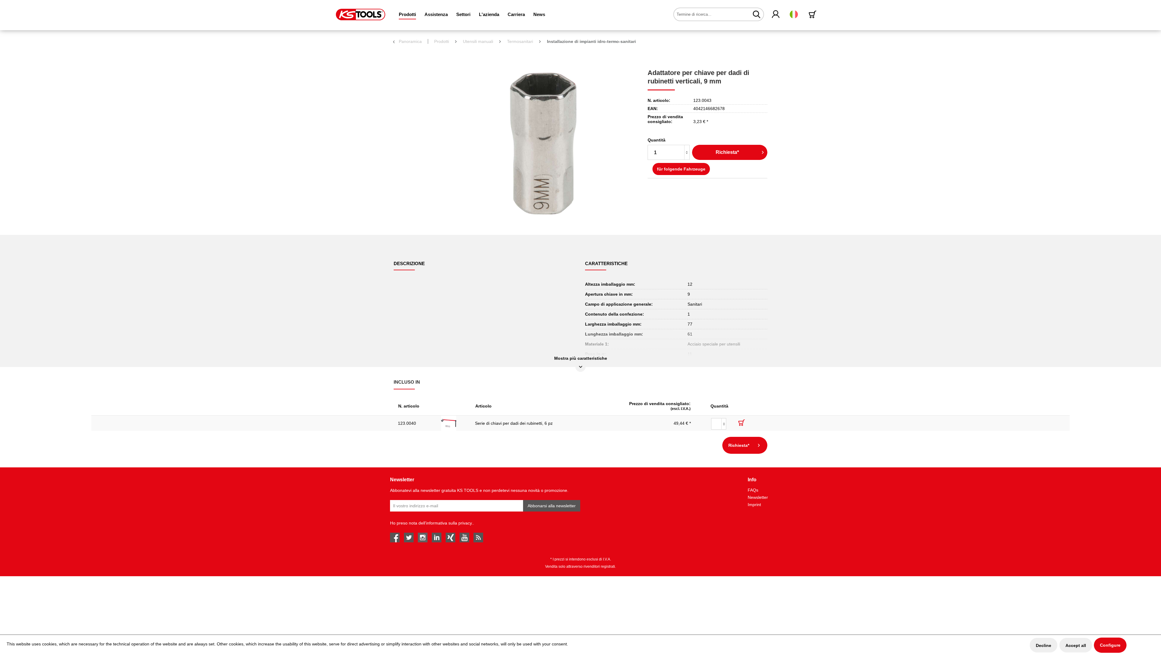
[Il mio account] (776, 14)
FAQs (753, 490)
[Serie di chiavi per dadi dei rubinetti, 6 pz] (454, 423)
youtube (464, 537)
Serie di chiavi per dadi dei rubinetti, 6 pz (514, 423)
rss (478, 537)
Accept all (1075, 645)
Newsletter (758, 497)
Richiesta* (727, 152)
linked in (436, 537)
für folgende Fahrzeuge (681, 169)
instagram (423, 537)
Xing (450, 537)
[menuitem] (407, 14)
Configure (1110, 645)
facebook (395, 537)
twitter (409, 537)
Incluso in (407, 382)
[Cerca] (756, 14)
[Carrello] (813, 14)
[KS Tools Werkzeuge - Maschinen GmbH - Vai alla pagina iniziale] (360, 14)
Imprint (754, 504)
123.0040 (407, 423)
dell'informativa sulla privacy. (445, 523)
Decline (1043, 645)
